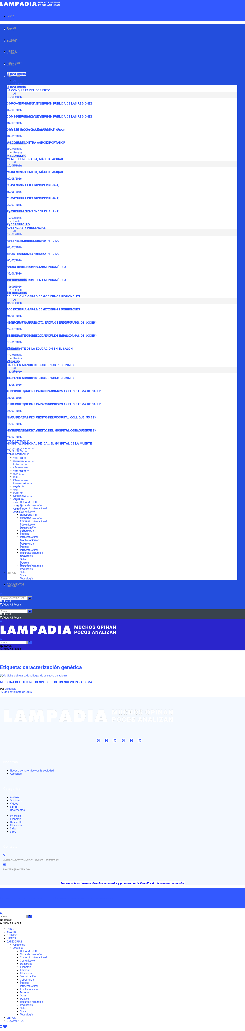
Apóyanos (16, 773)
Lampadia (10, 688)
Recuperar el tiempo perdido (31, 198)
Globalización (19, 458)
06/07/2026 (14, 260)
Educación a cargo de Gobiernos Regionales (43, 296)
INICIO (10, 16)
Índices (16, 477)
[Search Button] (29, 598)
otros (13, 831)
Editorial (17, 468)
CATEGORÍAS (14, 76)
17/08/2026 (14, 247)
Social (16, 502)
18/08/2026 (14, 384)
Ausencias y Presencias (26, 228)
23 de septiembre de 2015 (16, 692)
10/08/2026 (14, 110)
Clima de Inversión (31, 505)
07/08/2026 (14, 123)
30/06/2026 (14, 273)
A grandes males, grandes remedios (37, 391)
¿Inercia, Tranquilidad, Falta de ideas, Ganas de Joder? (52, 335)
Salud (23, 572)
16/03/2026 (14, 423)
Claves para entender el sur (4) (33, 185)
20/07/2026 (14, 204)
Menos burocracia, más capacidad (35, 159)
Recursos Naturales (22, 496)
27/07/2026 (14, 329)
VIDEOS (11, 64)
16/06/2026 (14, 286)
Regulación (18, 499)
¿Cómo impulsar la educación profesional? (42, 322)
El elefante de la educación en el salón (40, 349)
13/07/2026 (14, 342)
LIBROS (11, 572)
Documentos (17, 810)
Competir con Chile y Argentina (33, 129)
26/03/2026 (14, 410)
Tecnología (18, 506)
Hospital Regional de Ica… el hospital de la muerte (49, 443)
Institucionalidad (21, 483)
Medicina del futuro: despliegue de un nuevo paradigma (46, 682)
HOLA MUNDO (28, 502)
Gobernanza (18, 474)
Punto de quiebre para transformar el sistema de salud (54, 404)
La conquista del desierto (28, 90)
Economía (25, 531)
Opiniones (19, 508)
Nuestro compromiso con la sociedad (32, 770)
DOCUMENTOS (15, 597)
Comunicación (28, 511)
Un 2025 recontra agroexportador (36, 142)
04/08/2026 (14, 315)
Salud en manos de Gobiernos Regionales (41, 365)
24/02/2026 (14, 450)
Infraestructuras (20, 467)
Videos (14, 803)
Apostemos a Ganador (25, 267)
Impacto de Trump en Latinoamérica (36, 280)
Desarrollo (26, 527)
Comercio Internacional (24, 448)
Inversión (15, 815)
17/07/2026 (14, 217)
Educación (26, 537)
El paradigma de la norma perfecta (36, 417)
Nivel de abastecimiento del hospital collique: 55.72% (52, 430)
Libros (14, 806)
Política (17, 83)
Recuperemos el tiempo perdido (33, 254)
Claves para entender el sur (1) (33, 211)
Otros (15, 490)
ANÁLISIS (12, 41)
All (14, 80)
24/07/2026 (14, 136)
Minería (16, 487)
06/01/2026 (14, 149)
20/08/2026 (14, 178)
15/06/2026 (14, 355)
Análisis (18, 511)
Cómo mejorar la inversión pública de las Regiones (50, 116)
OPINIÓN (12, 52)
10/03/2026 (14, 437)
